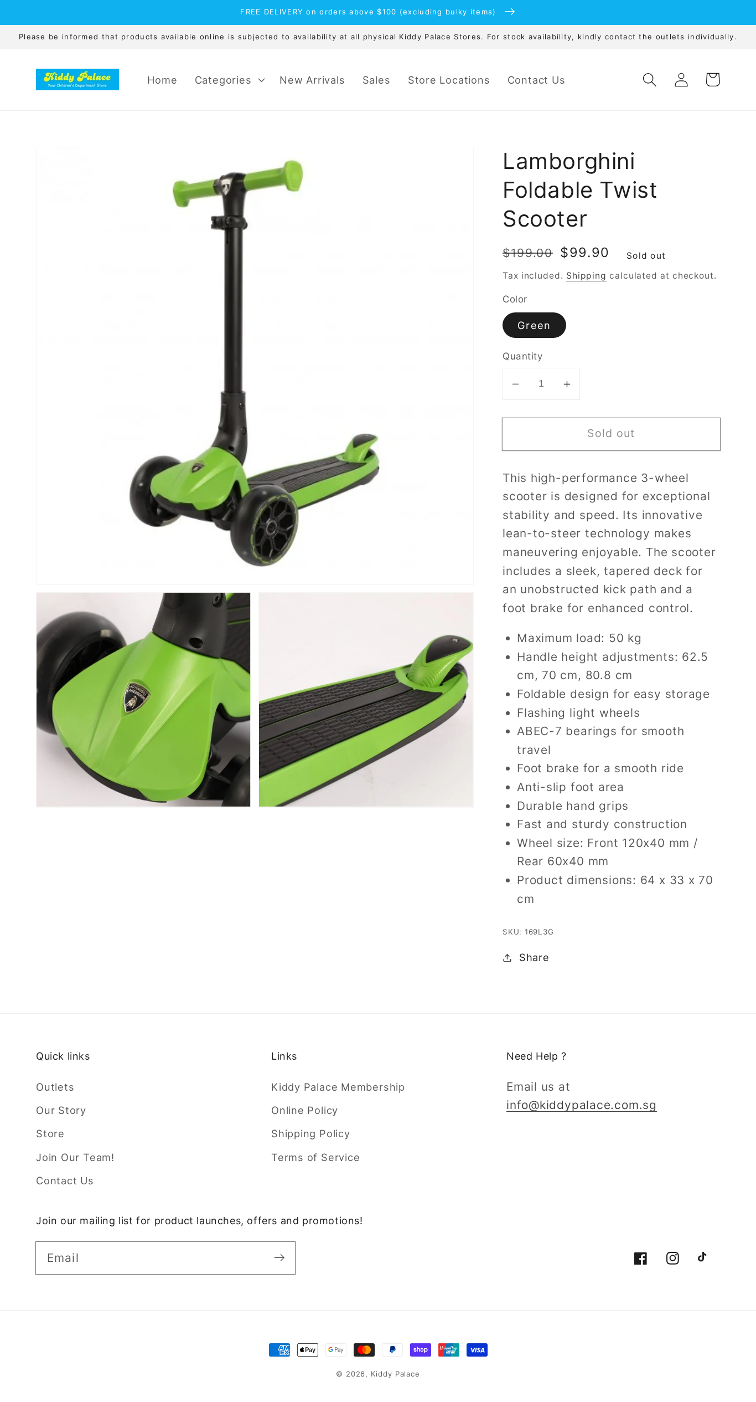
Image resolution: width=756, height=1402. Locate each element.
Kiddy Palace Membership (338, 1087)
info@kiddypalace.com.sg (581, 1105)
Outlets (55, 1087)
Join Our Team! (75, 1157)
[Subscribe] (279, 1257)
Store (50, 1133)
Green (534, 326)
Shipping (586, 275)
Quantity (522, 356)
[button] (228, 80)
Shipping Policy (310, 1133)
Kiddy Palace (395, 1373)
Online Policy (304, 1110)
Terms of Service (315, 1157)
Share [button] (534, 957)
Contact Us (65, 1180)
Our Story (61, 1110)
